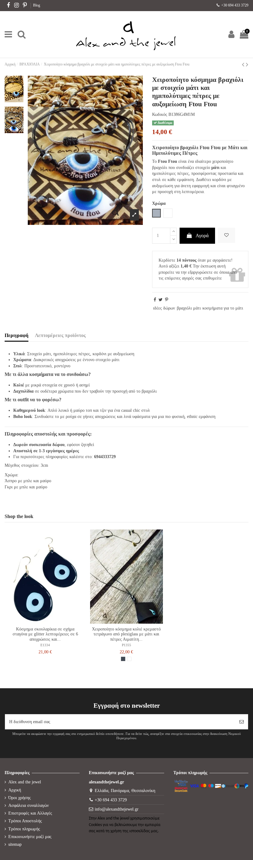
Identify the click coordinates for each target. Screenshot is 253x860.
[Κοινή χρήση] (155, 299)
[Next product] (247, 64)
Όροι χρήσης (19, 797)
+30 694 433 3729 (234, 5)
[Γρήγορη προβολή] (49, 621)
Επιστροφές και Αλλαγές (30, 813)
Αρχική (14, 790)
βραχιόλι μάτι (189, 308)
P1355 (126, 645)
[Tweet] (161, 299)
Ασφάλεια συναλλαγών (28, 805)
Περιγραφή (16, 335)
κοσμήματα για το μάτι (222, 308)
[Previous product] (244, 64)
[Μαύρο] (123, 659)
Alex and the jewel (24, 782)
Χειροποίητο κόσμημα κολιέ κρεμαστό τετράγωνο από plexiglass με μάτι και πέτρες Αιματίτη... (126, 634)
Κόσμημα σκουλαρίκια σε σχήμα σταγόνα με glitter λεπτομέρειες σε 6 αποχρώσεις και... (45, 634)
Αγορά (202, 235)
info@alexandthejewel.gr (117, 809)
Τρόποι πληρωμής (24, 829)
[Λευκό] (129, 659)
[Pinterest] (166, 299)
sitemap (15, 844)
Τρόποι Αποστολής (25, 821)
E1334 (45, 645)
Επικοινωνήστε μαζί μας (30, 836)
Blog (36, 5)
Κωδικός (159, 114)
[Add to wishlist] (226, 235)
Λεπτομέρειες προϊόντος (60, 335)
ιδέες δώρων (164, 308)
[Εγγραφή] (241, 721)
